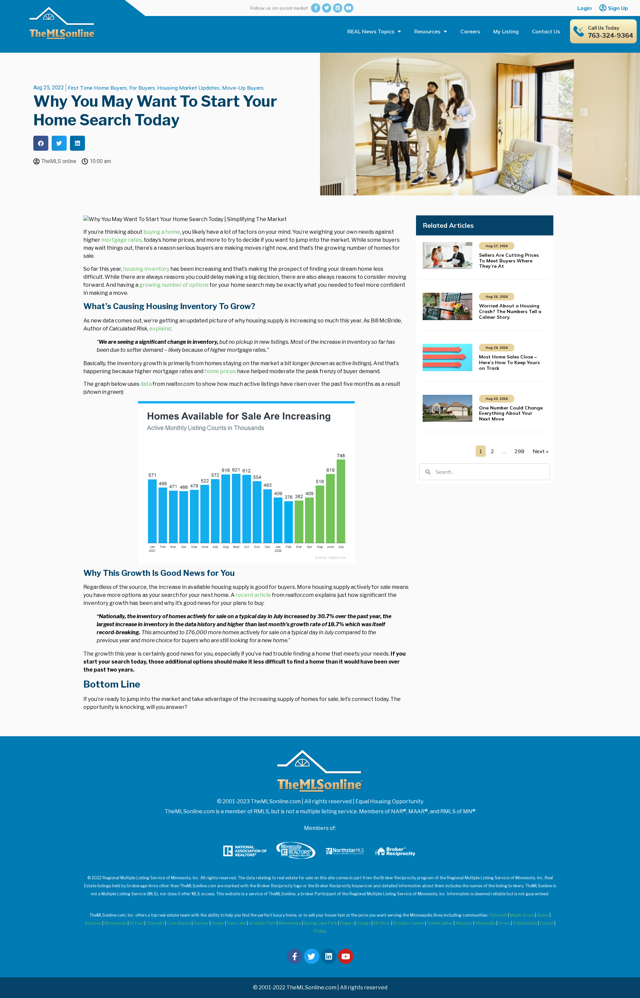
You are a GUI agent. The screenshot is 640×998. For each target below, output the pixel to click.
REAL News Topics (370, 31)
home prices (220, 371)
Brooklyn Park (262, 923)
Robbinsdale (525, 923)
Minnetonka (290, 923)
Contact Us (546, 31)
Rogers (347, 923)
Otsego (364, 923)
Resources (427, 31)
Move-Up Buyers (243, 87)
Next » (540, 451)
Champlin (155, 923)
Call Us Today (603, 28)
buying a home (161, 232)
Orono (504, 923)
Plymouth (498, 915)
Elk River (382, 923)
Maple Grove (522, 915)
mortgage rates (121, 240)
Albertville (485, 923)
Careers (470, 31)
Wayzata (464, 923)
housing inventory (146, 269)
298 (519, 451)
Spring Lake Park (320, 923)
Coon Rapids (179, 923)
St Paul (136, 923)
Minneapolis (115, 923)
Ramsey (201, 923)
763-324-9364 (610, 35)
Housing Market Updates (188, 87)
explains (160, 328)
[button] (40, 143)
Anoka (218, 923)
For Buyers (142, 87)
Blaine (543, 915)
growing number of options (174, 285)
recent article (253, 595)
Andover (93, 923)
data (146, 384)
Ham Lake (236, 923)
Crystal (546, 923)
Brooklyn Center (408, 923)
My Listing (506, 31)
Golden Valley (440, 923)
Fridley (320, 931)
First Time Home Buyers (97, 87)
